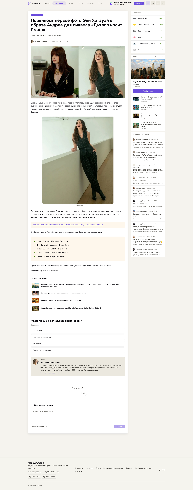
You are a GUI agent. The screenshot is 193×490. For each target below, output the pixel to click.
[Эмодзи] (47, 426)
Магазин (90, 3)
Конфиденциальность (143, 468)
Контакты (78, 472)
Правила (129, 468)
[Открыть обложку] (78, 72)
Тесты (81, 3)
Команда (89, 468)
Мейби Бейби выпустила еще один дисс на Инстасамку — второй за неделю (68, 225)
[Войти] (163, 3)
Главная (47, 3)
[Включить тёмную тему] (158, 3)
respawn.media (36, 462)
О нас (100, 3)
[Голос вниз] (79, 393)
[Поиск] (153, 3)
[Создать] (148, 3)
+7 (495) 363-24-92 (51, 472)
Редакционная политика (113, 468)
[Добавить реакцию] (84, 393)
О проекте (79, 468)
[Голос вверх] (71, 393)
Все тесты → (159, 57)
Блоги (98, 468)
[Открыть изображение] (77, 160)
